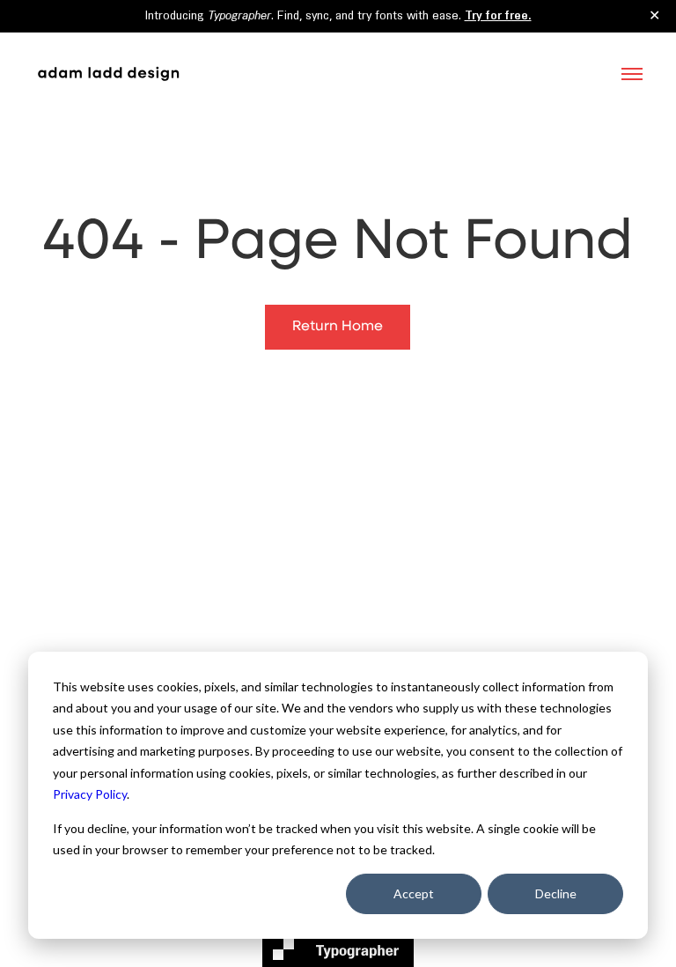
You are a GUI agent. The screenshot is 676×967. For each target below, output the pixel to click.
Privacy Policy (90, 793)
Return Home (337, 327)
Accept (413, 893)
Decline (556, 893)
